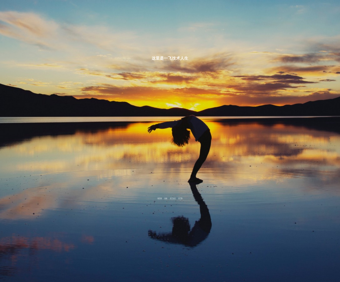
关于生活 (173, 198)
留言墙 (160, 198)
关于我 (180, 198)
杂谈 (165, 198)
